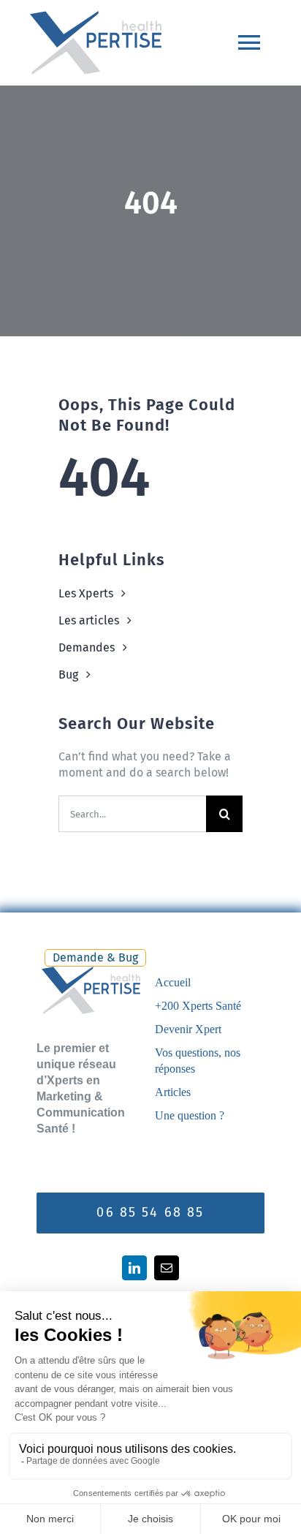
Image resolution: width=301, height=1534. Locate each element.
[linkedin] (134, 1267)
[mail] (166, 1267)
